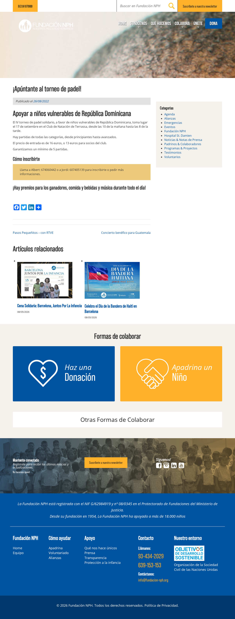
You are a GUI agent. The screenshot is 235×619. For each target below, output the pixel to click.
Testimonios (172, 152)
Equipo (18, 553)
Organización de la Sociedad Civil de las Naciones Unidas (196, 567)
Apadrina (56, 548)
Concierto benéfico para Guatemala (126, 233)
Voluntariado (59, 553)
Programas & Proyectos (180, 148)
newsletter (200, 6)
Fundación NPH (175, 131)
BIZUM (25, 6)
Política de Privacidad (161, 605)
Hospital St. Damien (178, 136)
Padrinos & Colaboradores (182, 144)
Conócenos (138, 23)
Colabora (182, 23)
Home (122, 23)
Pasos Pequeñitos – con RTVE (33, 233)
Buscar (172, 6)
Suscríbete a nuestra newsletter (106, 462)
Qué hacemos (161, 23)
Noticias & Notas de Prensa (183, 140)
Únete (198, 23)
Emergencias (173, 123)
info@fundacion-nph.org (153, 579)
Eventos (169, 127)
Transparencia (95, 558)
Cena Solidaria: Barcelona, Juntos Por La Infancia (49, 305)
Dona (214, 23)
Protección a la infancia (102, 562)
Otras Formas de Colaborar (117, 419)
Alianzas (170, 118)
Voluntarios (172, 157)
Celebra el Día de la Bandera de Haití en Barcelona (111, 308)
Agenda (169, 114)
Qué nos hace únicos (100, 548)
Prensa (89, 553)
